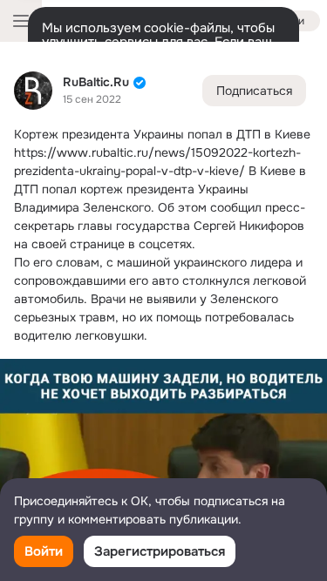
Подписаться (254, 90)
